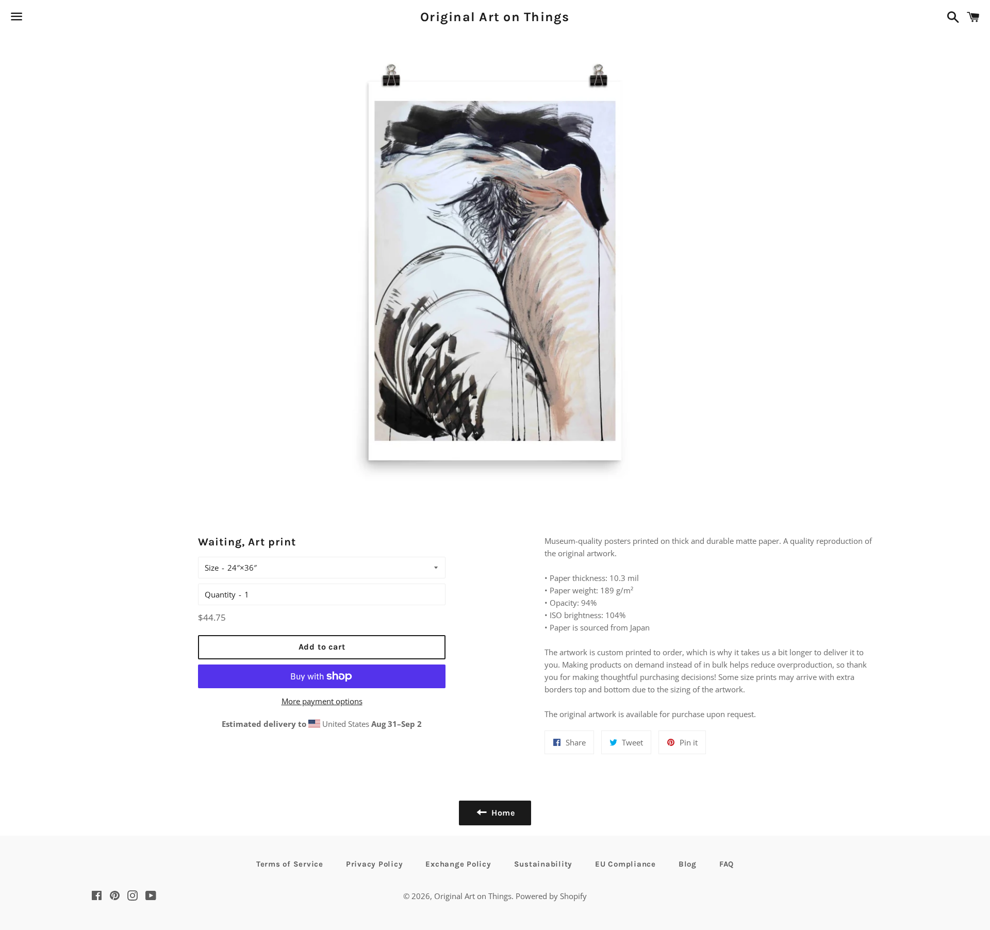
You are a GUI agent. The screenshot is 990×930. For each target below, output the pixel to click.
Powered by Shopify (551, 896)
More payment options (322, 701)
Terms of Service (289, 864)
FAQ (726, 864)
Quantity (220, 594)
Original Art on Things (495, 16)
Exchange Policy (458, 864)
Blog (688, 864)
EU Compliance (625, 864)
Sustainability (543, 864)
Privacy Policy (374, 864)
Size (212, 567)
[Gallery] (495, 269)
